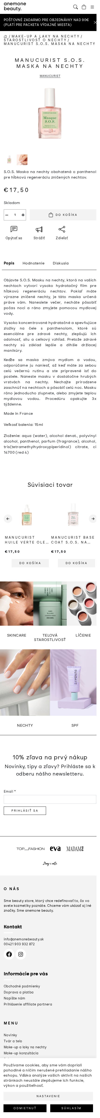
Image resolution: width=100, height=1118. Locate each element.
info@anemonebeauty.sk (23, 939)
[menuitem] (10, 1035)
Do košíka (66, 215)
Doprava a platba (18, 992)
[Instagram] (20, 954)
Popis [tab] (9, 263)
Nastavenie (48, 1096)
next (92, 522)
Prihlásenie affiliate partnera (28, 1004)
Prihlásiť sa (24, 810)
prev (7, 522)
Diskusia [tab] (61, 263)
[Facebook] (9, 954)
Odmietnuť (25, 1108)
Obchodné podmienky (22, 986)
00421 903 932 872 (19, 944)
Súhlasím (71, 1108)
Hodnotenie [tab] (33, 263)
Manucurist (50, 76)
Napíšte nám (14, 998)
